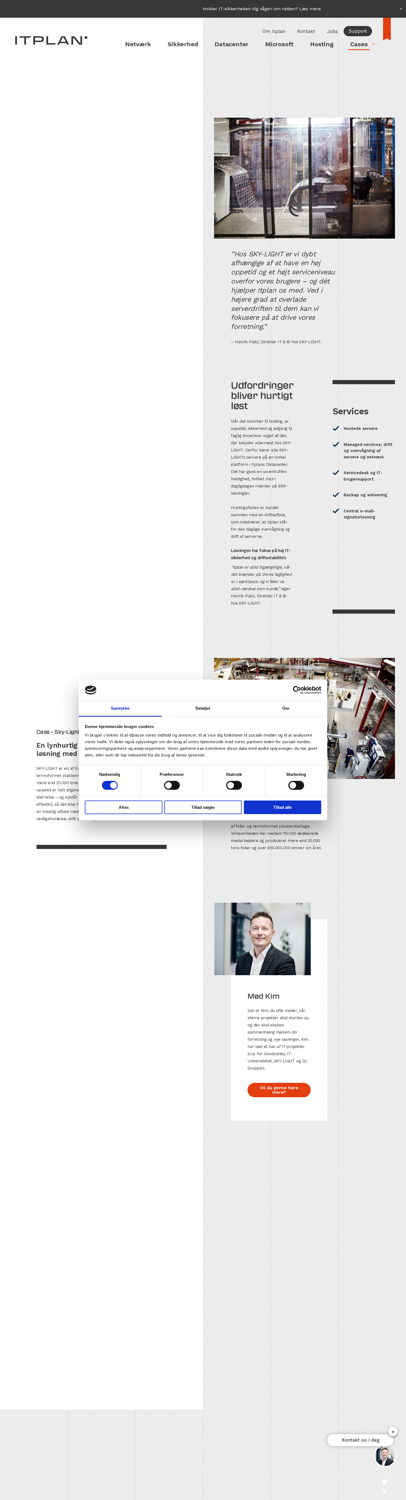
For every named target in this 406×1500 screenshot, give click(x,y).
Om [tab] (285, 708)
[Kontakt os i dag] (385, 1456)
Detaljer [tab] (203, 708)
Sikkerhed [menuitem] (183, 44)
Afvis (124, 807)
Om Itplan (274, 31)
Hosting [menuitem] (321, 44)
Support (358, 31)
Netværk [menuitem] (138, 44)
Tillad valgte (203, 807)
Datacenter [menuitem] (232, 44)
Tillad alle (282, 807)
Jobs (332, 31)
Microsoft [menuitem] (279, 44)
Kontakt (306, 31)
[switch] (172, 785)
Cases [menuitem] (359, 44)
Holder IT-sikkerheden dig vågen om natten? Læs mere (217, 8)
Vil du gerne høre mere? (279, 1090)
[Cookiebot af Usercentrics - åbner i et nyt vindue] (297, 690)
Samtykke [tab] (120, 708)
